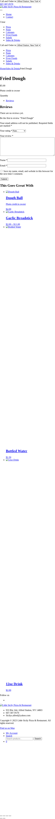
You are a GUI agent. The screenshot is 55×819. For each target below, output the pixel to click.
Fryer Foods (11, 35)
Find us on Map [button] (7, 728)
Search (38, 739)
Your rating (6, 130)
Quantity (4, 95)
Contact (9, 17)
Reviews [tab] (10, 100)
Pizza (8, 27)
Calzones (10, 32)
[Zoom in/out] (1, 815)
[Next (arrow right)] (4, 818)
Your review (6, 136)
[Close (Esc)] (10, 815)
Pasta (8, 29)
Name (3, 160)
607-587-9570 (6, 4)
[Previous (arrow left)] (1, 818)
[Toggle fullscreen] (4, 815)
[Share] (7, 815)
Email (3, 165)
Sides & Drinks (13, 40)
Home (9, 14)
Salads (9, 37)
